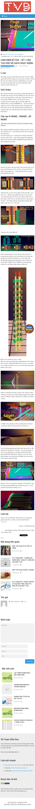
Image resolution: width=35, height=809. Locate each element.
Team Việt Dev (6, 68)
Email (24, 601)
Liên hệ (29, 804)
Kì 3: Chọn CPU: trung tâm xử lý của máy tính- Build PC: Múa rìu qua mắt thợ (23, 584)
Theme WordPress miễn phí (19, 768)
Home (4, 54)
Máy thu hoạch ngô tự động (23, 570)
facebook (3, 522)
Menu (5, 16)
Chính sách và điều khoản (18, 804)
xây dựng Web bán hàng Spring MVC (22, 771)
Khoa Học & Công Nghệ (15, 54)
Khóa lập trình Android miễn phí (14, 765)
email (10, 520)
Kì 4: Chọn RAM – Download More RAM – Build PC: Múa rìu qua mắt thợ (23, 560)
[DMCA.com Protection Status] (5, 784)
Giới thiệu (7, 804)
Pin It (2, 538)
